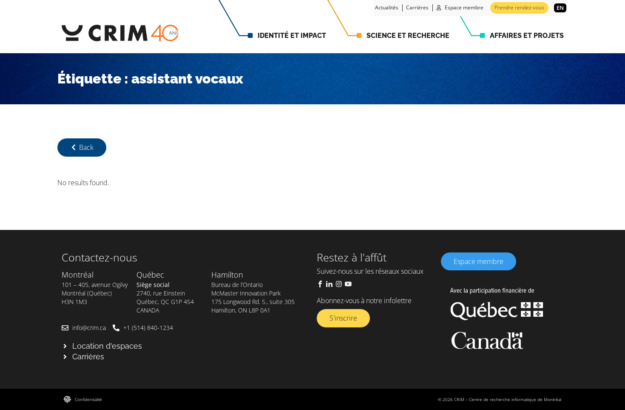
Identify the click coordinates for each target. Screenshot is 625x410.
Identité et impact (292, 36)
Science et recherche (407, 36)
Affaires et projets (527, 36)
